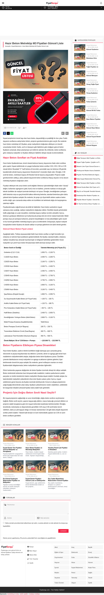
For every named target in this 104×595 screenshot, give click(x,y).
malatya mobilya (34, 594)
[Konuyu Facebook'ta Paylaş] (4, 133)
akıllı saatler (24, 594)
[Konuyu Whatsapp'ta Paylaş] (11, 133)
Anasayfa (7, 46)
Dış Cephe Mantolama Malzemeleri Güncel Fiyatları (58, 479)
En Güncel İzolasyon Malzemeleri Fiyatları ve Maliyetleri (11, 480)
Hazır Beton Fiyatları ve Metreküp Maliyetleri (34, 448)
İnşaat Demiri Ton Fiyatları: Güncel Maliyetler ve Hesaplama (12, 449)
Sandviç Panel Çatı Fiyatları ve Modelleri (57, 448)
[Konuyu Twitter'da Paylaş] (8, 133)
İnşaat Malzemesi (16, 46)
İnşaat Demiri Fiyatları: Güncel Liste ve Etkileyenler (35, 479)
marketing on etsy (13, 594)
